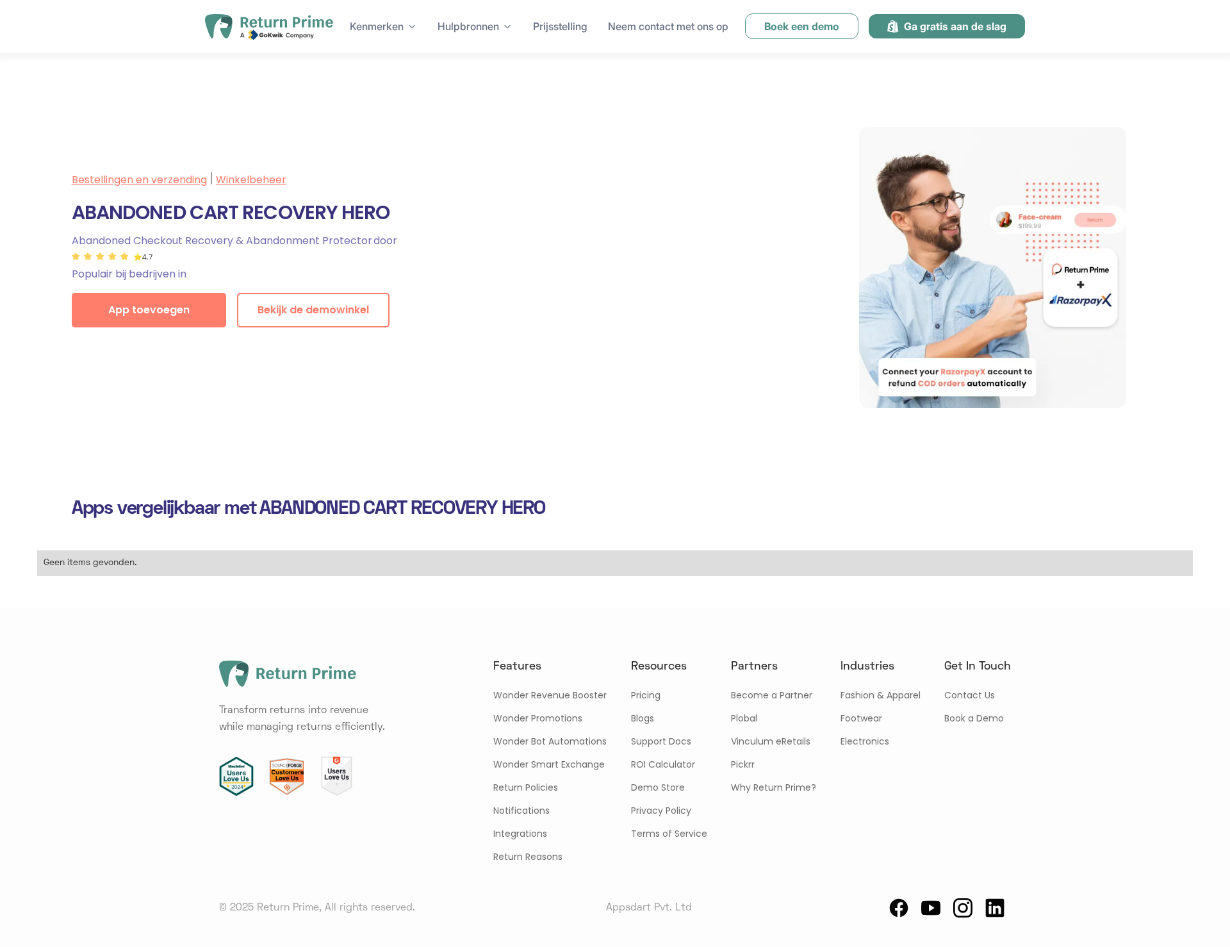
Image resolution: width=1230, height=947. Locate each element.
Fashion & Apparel (880, 695)
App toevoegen (149, 309)
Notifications (521, 810)
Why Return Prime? (773, 787)
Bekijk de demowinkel (313, 309)
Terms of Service (669, 833)
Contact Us (969, 695)
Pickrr (743, 764)
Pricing (645, 695)
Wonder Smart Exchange (549, 764)
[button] (383, 26)
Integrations (520, 833)
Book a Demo (974, 718)
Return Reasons (527, 856)
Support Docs (661, 741)
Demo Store (658, 787)
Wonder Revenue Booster (550, 695)
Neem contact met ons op (668, 26)
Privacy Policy (661, 810)
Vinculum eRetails (770, 741)
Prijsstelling (560, 26)
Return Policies (525, 787)
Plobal (744, 718)
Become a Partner (771, 695)
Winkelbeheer (251, 179)
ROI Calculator (663, 764)
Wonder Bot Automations (550, 741)
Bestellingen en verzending (139, 179)
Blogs (642, 718)
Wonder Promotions (537, 718)
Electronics (864, 741)
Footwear (861, 718)
